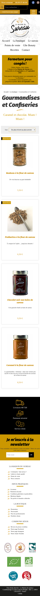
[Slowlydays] (13, 580)
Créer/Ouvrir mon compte (10, 12)
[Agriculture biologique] (14, 566)
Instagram (38, 2)
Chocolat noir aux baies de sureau (20, 301)
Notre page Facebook (17, 529)
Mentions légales (15, 496)
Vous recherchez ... (12, 7)
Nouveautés (14, 511)
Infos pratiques (20, 484)
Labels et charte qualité (18, 474)
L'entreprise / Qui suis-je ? (19, 472)
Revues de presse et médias (19, 527)
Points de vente (15, 476)
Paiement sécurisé (15, 491)
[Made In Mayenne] (26, 580)
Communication (20, 521)
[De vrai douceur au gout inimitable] (20, 167)
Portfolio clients (15, 516)
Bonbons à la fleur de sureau (20, 173)
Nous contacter (15, 478)
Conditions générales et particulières (21, 494)
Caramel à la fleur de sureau (20, 365)
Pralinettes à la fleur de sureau (20, 237)
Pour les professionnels (18, 514)
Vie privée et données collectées (20, 498)
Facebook (33, 2)
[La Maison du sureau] (20, 36)
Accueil (6, 92)
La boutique (13, 92)
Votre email (10, 455)
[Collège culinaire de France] (7, 552)
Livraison (13, 489)
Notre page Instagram (17, 531)
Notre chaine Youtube (17, 533)
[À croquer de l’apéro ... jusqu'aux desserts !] (20, 231)
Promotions (14, 509)
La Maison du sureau (20, 466)
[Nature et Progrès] (32, 552)
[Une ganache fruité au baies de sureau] (20, 295)
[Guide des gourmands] (20, 552)
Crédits (20, 593)
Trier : (7, 130)
